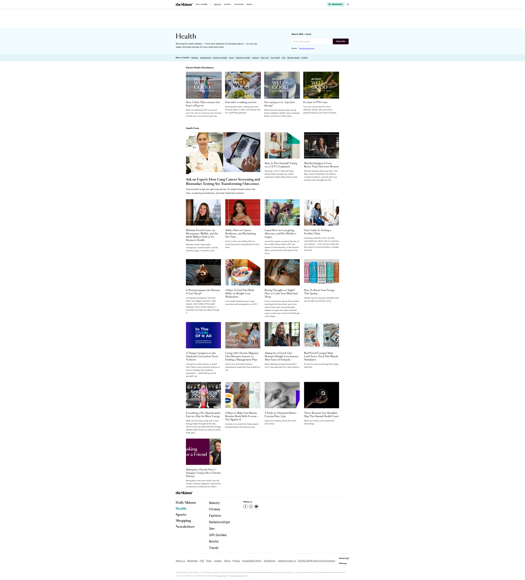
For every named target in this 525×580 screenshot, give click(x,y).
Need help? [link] (344, 558)
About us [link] (180, 560)
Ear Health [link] (275, 57)
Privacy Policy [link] (222, 576)
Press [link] (209, 560)
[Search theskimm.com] (347, 4)
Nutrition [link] (195, 57)
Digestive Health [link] (243, 57)
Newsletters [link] (185, 526)
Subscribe (340, 41)
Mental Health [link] (293, 57)
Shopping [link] (239, 4)
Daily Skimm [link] (201, 4)
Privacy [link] (236, 560)
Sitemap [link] (343, 563)
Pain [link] (284, 57)
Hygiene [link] (255, 57)
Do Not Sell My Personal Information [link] (316, 560)
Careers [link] (218, 560)
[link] (184, 4)
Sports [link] (227, 4)
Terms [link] (227, 560)
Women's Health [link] (220, 57)
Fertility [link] (304, 57)
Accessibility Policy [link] (252, 560)
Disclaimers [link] (270, 560)
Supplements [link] (206, 57)
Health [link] (217, 4)
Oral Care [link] (265, 57)
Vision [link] (231, 57)
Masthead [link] (192, 560)
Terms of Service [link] (237, 576)
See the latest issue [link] (306, 48)
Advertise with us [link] (287, 560)
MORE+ (250, 4)
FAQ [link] (202, 560)
